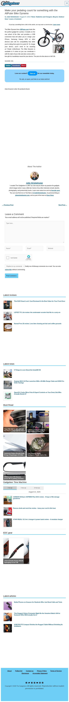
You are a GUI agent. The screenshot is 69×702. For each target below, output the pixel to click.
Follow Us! (18, 671)
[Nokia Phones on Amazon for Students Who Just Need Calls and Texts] (8, 605)
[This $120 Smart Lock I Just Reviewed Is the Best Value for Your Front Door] (8, 304)
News (33, 17)
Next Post (63, 205)
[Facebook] (26, 683)
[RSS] (40, 683)
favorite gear (55, 190)
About (9, 671)
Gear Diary (50, 195)
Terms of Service (56, 671)
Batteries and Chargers (44, 17)
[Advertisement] (34, 107)
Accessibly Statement (40, 673)
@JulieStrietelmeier (39, 193)
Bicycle (55, 17)
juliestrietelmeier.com (22, 195)
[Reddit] (42, 683)
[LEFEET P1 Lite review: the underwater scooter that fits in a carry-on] (8, 316)
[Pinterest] (34, 683)
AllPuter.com (24, 29)
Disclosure (25, 673)
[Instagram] (32, 683)
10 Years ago (37, 487)
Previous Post (7, 205)
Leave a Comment (15, 19)
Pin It (23, 65)
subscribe (8, 269)
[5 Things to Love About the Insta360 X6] (8, 373)
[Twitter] (29, 683)
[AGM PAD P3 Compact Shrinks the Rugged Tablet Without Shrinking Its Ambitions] (8, 628)
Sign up (32, 73)
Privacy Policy (42, 671)
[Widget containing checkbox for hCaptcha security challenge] (18, 257)
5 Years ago (23, 487)
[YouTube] (37, 683)
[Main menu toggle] (67, 3)
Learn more (56, 24)
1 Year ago (10, 487)
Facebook (16, 65)
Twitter (8, 65)
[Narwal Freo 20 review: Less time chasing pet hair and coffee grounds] (8, 327)
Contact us (29, 671)
